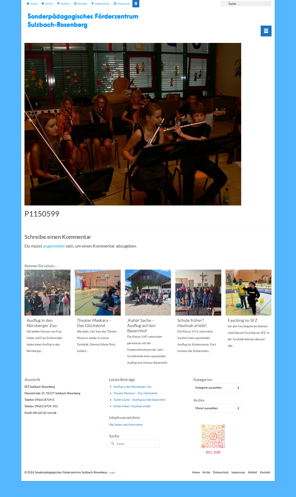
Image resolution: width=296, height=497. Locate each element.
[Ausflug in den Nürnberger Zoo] (47, 293)
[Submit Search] (224, 3)
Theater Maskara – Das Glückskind (135, 393)
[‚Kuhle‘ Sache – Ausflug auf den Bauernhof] (148, 293)
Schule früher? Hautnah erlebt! (132, 406)
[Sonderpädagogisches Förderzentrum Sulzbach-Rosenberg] (85, 21)
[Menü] (266, 31)
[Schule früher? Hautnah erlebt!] (198, 293)
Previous (28, 323)
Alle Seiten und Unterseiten (126, 424)
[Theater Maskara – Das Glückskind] (98, 293)
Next (268, 323)
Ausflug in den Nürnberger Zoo (132, 386)
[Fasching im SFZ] (249, 293)
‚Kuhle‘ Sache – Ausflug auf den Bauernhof (139, 399)
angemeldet (54, 245)
